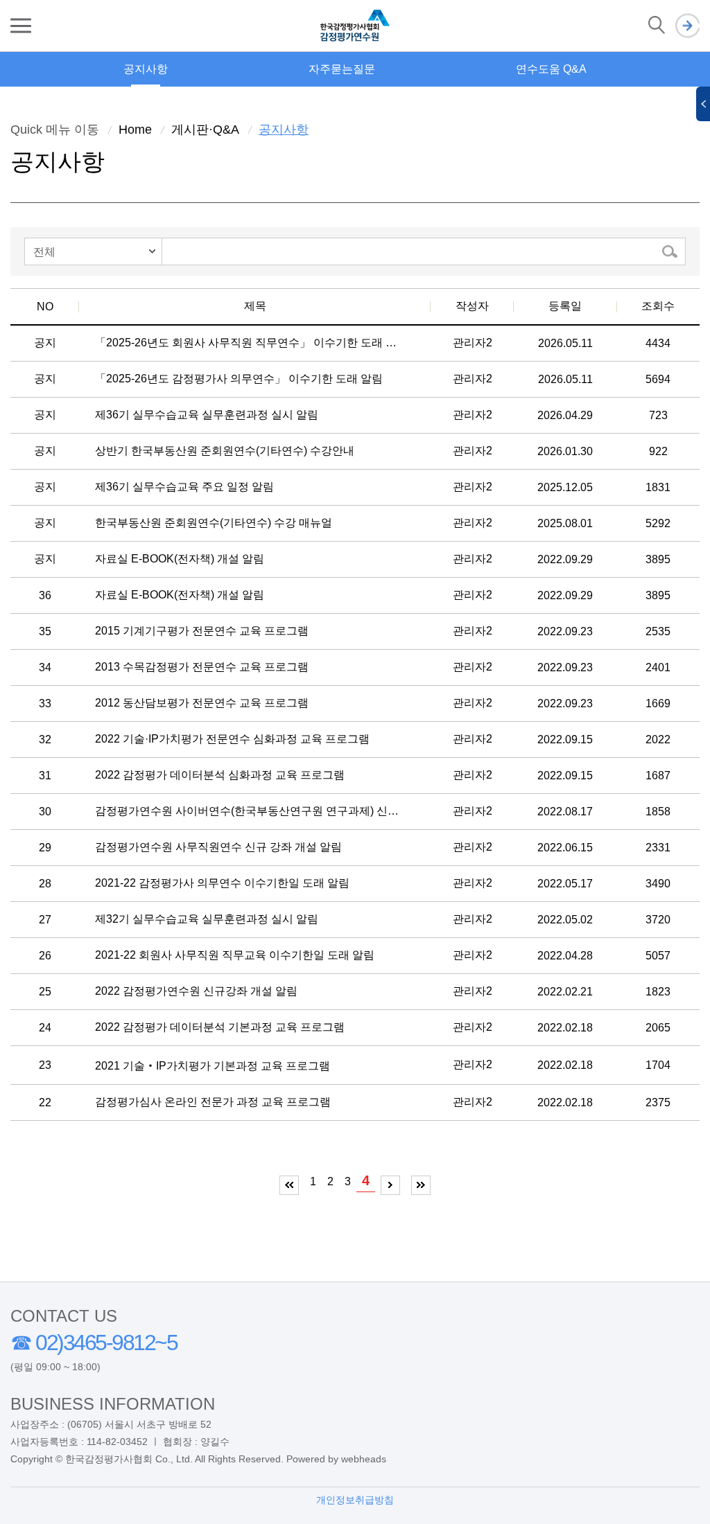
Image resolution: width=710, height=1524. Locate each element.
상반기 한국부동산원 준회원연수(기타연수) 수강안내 (224, 451)
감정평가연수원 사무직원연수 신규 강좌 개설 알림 (218, 847)
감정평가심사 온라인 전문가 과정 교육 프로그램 (213, 1102)
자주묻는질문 (342, 69)
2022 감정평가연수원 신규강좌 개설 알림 (196, 991)
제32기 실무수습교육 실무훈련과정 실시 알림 (206, 919)
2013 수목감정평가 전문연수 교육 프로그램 (202, 667)
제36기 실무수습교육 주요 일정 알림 (184, 487)
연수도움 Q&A (551, 69)
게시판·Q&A (205, 129)
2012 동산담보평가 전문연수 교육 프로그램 (202, 703)
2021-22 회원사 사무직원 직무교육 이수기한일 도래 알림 (234, 955)
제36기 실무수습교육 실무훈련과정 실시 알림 (206, 414)
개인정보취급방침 (355, 1499)
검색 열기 (656, 25)
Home (135, 129)
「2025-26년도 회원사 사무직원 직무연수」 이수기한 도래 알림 (247, 342)
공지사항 (145, 69)
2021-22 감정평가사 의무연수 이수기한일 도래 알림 (222, 883)
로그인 (687, 26)
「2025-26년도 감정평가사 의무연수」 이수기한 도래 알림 (239, 378)
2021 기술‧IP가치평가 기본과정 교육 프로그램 (212, 1066)
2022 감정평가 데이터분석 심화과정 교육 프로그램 (220, 775)
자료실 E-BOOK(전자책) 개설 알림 (179, 559)
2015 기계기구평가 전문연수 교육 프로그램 (202, 631)
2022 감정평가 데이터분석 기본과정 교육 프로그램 (220, 1027)
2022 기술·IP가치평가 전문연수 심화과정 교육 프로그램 (232, 739)
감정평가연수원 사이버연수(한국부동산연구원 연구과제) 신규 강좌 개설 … (247, 811)
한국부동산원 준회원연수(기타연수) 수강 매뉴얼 (213, 523)
